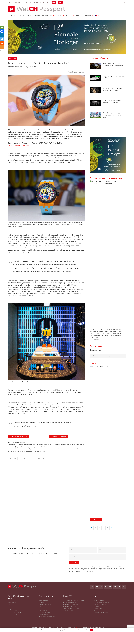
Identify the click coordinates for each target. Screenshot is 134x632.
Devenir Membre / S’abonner (102, 602)
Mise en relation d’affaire (101, 612)
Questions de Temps (44, 612)
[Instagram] (27, 2)
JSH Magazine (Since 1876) (70, 602)
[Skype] (111, 528)
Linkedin (17, 145)
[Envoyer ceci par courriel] (10, 458)
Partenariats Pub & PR (100, 604)
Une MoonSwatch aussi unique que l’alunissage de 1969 (113, 89)
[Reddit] (2, 43)
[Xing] (47, 2)
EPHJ (40, 606)
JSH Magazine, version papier (47, 616)
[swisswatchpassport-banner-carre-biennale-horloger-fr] (108, 155)
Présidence (97, 606)
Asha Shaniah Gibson (16, 67)
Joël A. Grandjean (13, 604)
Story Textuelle (12, 609)
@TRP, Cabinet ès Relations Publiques (73, 600)
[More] (2, 47)
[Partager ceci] (15, 458)
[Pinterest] (40, 2)
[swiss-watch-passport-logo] (36, 9)
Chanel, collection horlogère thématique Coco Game (112, 102)
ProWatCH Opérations (69, 606)
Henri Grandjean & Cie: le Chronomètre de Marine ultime (113, 65)
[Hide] (1, 51)
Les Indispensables (44, 600)
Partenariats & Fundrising (15, 611)
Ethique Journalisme (13, 615)
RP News (41, 602)
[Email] (2, 27)
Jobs (95, 610)
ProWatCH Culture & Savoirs (71, 604)
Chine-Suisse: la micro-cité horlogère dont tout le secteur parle (112, 115)
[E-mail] (107, 528)
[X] (30, 2)
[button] (125, 2)
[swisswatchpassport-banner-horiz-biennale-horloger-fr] (67, 37)
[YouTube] (37, 2)
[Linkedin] (2, 35)
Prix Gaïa (41, 608)
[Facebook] (34, 2)
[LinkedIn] (23, 2)
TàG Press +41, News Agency (71, 608)
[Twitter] (2, 39)
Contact (10, 607)
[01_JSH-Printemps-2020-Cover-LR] (108, 439)
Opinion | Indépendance (45, 604)
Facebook (26, 145)
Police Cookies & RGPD (15, 613)
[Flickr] (44, 2)
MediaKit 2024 (98, 608)
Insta (10, 145)
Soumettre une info (99, 600)
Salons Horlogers (43, 610)
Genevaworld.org (68, 610)
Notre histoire (12, 602)
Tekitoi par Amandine (45, 614)
